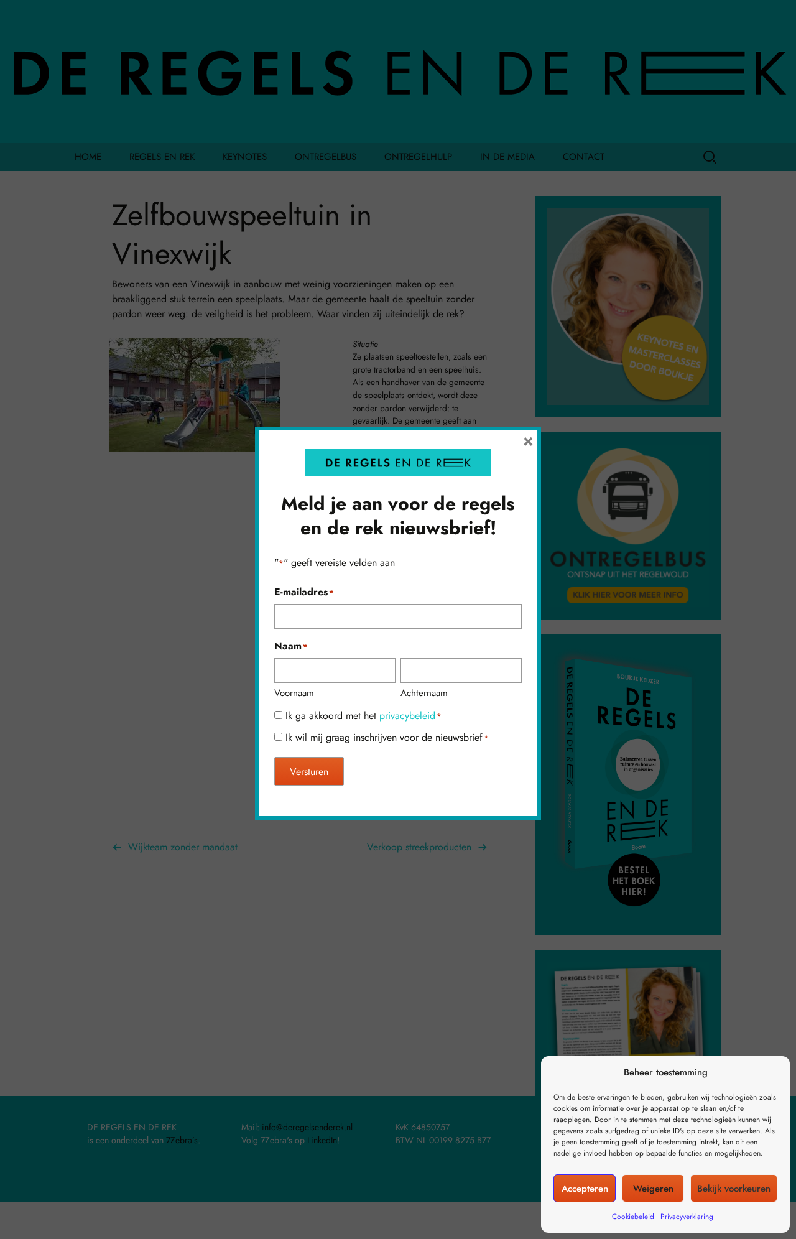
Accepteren (585, 1188)
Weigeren (653, 1188)
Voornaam (294, 693)
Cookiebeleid (633, 1216)
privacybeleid (407, 715)
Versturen (309, 771)
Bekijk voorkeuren (734, 1188)
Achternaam (424, 693)
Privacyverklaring (686, 1216)
